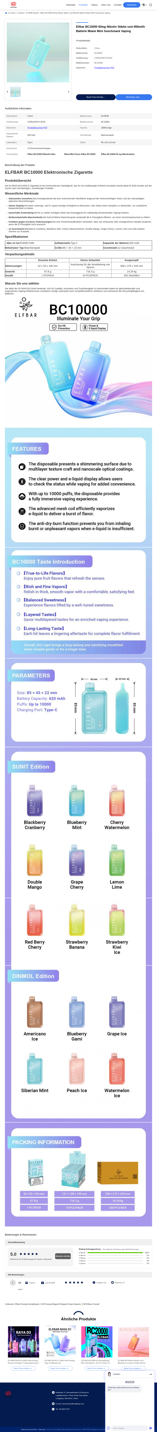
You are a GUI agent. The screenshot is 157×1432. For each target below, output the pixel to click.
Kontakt (117, 5)
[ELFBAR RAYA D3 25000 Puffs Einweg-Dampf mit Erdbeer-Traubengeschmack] (23, 1341)
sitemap (42, 1429)
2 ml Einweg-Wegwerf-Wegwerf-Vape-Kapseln (60, 1304)
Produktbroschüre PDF (104, 68)
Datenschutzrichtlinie (29, 1429)
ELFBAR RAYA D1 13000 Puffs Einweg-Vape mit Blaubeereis (60, 1362)
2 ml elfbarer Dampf (90, 1304)
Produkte (83, 5)
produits (21, 13)
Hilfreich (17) (120, 1283)
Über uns (106, 5)
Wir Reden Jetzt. (133, 97)
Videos (94, 5)
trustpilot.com (101, 1283)
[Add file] (108, 1428)
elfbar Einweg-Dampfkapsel (27, 1304)
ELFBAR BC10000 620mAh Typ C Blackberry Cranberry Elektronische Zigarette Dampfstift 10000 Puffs (131, 1362)
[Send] (151, 1428)
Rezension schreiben (63, 1256)
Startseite (70, 5)
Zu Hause (11, 13)
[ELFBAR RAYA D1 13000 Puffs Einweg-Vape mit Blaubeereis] (60, 1341)
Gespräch (132, 5)
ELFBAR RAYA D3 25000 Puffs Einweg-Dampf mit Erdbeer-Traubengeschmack (23, 1362)
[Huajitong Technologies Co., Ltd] (13, 5)
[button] (11, 1346)
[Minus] (150, 1374)
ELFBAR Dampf (32, 13)
